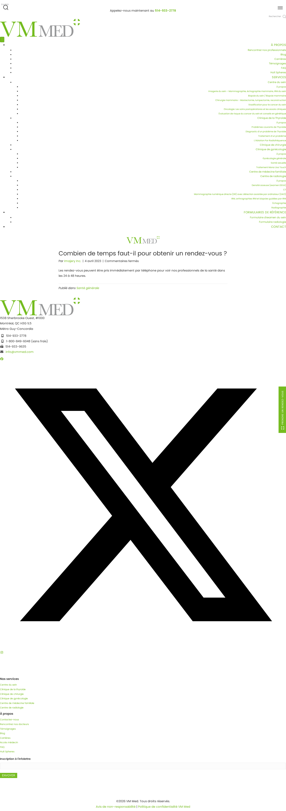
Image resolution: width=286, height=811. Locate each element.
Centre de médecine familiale (267, 171)
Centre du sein (277, 82)
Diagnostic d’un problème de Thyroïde (266, 131)
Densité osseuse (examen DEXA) (269, 185)
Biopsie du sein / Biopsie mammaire (267, 95)
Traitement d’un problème (272, 136)
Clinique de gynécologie (271, 149)
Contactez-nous (9, 719)
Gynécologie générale (274, 158)
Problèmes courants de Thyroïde (269, 127)
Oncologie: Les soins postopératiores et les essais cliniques (255, 109)
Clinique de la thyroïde (13, 689)
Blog (283, 54)
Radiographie (278, 207)
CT (284, 189)
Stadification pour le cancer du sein (267, 104)
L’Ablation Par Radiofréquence (270, 140)
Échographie (279, 203)
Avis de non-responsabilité (116, 807)
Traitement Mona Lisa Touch (271, 167)
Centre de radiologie (273, 176)
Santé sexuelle (278, 162)
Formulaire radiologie (272, 222)
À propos (278, 45)
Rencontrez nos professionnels (267, 50)
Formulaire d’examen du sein (268, 217)
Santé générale (87, 288)
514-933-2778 (165, 10)
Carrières (280, 59)
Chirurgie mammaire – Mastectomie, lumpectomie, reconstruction (250, 100)
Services (279, 77)
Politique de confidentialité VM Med (164, 807)
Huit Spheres (278, 72)
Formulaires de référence (265, 212)
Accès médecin (9, 742)
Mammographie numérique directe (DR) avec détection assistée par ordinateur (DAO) (240, 194)
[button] (2, 359)
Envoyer (8, 775)
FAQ (283, 68)
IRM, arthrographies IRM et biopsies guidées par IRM (258, 198)
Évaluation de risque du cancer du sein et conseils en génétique (252, 113)
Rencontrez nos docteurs (14, 724)
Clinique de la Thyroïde (271, 118)
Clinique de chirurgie (273, 145)
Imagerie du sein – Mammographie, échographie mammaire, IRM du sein (247, 91)
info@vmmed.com (20, 352)
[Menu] (2, 39)
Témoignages (277, 63)
